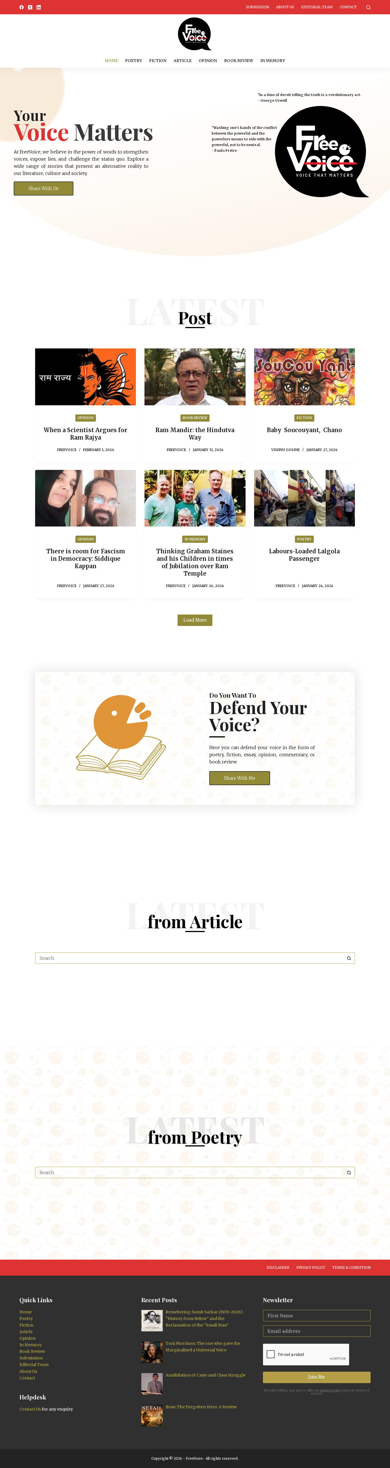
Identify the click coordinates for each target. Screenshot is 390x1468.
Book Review (238, 60)
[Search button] (349, 958)
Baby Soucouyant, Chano (304, 430)
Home (111, 60)
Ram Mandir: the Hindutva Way (194, 433)
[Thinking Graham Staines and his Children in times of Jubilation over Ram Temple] (194, 498)
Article (183, 60)
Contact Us (30, 1409)
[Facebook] (21, 7)
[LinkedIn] (39, 7)
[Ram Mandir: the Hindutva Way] (194, 376)
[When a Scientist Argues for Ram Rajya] (85, 376)
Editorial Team (317, 7)
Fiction (157, 60)
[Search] (368, 7)
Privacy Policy (310, 1267)
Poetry (133, 60)
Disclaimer (278, 1267)
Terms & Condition (351, 1267)
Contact (348, 7)
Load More (195, 620)
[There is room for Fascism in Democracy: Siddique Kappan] (85, 498)
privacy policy (330, 1390)
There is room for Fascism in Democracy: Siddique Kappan (85, 559)
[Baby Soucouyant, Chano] (304, 376)
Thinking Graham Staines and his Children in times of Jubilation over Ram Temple (195, 562)
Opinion (208, 60)
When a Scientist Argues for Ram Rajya (85, 433)
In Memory (272, 60)
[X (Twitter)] (30, 7)
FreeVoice (194, 1458)
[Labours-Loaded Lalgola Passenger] (304, 498)
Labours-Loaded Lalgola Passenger (304, 555)
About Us (285, 7)
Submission (257, 7)
